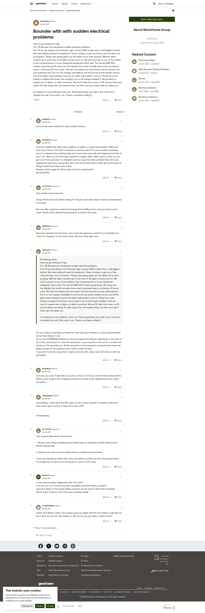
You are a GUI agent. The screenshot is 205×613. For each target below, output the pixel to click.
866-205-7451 (161, 570)
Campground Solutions (91, 575)
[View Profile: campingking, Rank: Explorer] (38, 397)
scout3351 (154, 91)
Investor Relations (94, 592)
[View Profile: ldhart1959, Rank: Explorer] (134, 80)
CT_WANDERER (48, 506)
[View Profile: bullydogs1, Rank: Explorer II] (38, 227)
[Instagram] (65, 546)
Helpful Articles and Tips (123, 556)
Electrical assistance (148, 97)
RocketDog (44, 21)
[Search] (154, 3)
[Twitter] (49, 546)
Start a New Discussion (152, 19)
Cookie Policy (25, 598)
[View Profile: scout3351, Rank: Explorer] (134, 89)
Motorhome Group (57, 11)
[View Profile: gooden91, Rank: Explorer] (134, 61)
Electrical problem (146, 60)
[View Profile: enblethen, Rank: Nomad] (38, 120)
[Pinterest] (73, 546)
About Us (41, 561)
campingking (47, 396)
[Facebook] (41, 546)
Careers (148, 588)
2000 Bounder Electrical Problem (154, 69)
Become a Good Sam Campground (64, 565)
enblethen (46, 119)
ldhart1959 (155, 82)
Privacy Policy (64, 592)
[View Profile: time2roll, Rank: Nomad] (38, 477)
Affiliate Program (56, 561)
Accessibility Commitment (122, 592)
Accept (50, 606)
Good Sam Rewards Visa (59, 570)
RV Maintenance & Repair (92, 565)
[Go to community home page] (41, 3)
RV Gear (84, 561)
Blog (139, 588)
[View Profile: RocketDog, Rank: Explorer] (36, 23)
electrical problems (147, 87)
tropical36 (46, 250)
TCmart (154, 73)
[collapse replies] (31, 119)
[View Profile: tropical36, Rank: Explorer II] (38, 251)
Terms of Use (107, 592)
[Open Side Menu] (31, 3)
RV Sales (85, 556)
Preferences (27, 606)
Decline (40, 606)
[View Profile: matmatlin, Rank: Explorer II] (134, 98)
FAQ (38, 570)
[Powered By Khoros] (169, 607)
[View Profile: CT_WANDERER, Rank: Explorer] (38, 507)
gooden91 (155, 64)
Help (80, 606)
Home (39, 556)
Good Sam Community (38, 11)
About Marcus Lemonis (58, 575)
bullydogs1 (46, 226)
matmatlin (155, 100)
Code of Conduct (56, 556)
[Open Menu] (173, 10)
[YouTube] (57, 546)
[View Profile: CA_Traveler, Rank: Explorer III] (38, 187)
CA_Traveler (46, 186)
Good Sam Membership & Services (96, 570)
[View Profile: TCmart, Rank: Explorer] (134, 71)
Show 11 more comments (46, 528)
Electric (141, 78)
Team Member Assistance (141, 592)
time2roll (45, 475)
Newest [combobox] (121, 112)
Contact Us (41, 565)
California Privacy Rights (78, 592)
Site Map (40, 575)
